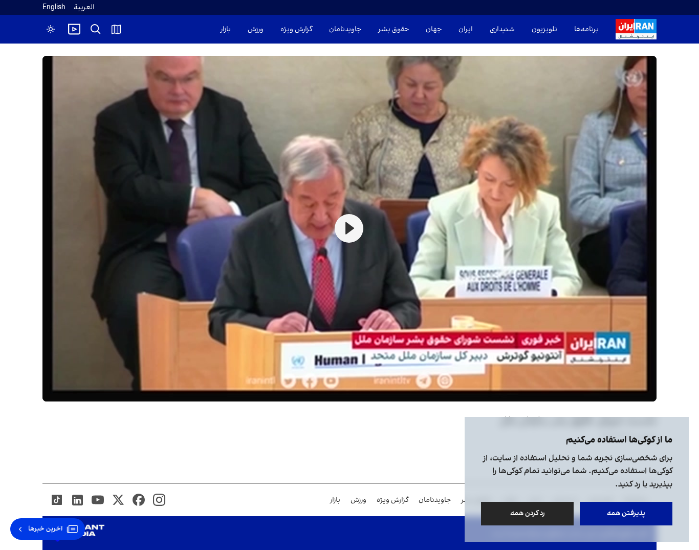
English (53, 7)
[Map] (116, 29)
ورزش (256, 29)
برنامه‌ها (586, 29)
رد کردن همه (527, 513)
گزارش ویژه (296, 29)
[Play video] (74, 29)
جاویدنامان (345, 29)
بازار (226, 29)
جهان (434, 29)
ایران (465, 29)
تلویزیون (544, 29)
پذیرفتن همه (626, 513)
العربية (84, 7)
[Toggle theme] (50, 29)
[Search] (96, 29)
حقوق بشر (393, 29)
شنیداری (502, 29)
